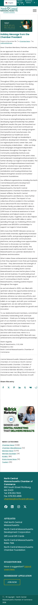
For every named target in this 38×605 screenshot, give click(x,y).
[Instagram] (19, 507)
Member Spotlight (9, 453)
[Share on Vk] (30, 387)
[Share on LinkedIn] (19, 387)
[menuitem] (19, 0)
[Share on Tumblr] (25, 387)
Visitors (28, 2)
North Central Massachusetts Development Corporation (18, 531)
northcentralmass (6, 43)
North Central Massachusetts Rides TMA (18, 541)
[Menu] (34, 8)
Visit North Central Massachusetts (13, 524)
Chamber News (25, 41)
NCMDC (5, 456)
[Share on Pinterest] (14, 387)
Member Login (18, 2)
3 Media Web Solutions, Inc (4, 597)
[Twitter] (25, 507)
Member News (7, 451)
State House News (9, 459)
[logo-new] (15, 10)
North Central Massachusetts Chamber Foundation (18, 548)
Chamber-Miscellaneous (11, 448)
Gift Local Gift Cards (14, 536)
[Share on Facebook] (3, 387)
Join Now (12, 582)
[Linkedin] (12, 507)
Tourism (5, 462)
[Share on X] (8, 387)
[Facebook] (6, 507)
